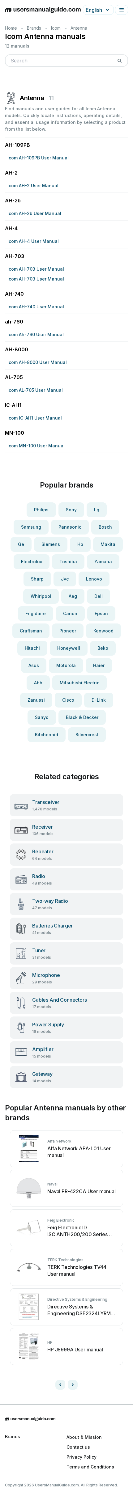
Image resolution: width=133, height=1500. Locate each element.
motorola (66, 665)
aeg (73, 596)
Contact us (78, 1447)
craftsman (31, 630)
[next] (73, 1385)
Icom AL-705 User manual (35, 390)
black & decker (82, 717)
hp (80, 544)
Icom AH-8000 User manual (37, 362)
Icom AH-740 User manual (35, 306)
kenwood (103, 630)
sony (71, 509)
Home (11, 28)
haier (99, 665)
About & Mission (84, 1437)
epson (101, 613)
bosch (105, 527)
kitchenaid (46, 734)
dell (98, 596)
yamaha (103, 561)
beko (102, 648)
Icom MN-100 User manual (36, 445)
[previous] (60, 1385)
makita (108, 544)
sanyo (42, 717)
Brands (34, 28)
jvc (65, 578)
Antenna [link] (79, 28)
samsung (31, 527)
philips (41, 509)
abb (38, 682)
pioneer (67, 630)
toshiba (68, 561)
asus (33, 665)
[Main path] (66, 1419)
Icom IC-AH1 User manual (34, 417)
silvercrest (86, 734)
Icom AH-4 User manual (33, 241)
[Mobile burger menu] (121, 10)
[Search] (119, 60)
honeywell (68, 648)
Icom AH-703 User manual (35, 269)
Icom (56, 28)
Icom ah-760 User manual (35, 334)
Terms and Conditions (90, 1466)
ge (21, 544)
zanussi (36, 700)
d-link (99, 700)
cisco (68, 700)
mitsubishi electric (79, 682)
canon (70, 613)
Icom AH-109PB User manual (38, 157)
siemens (50, 544)
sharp (37, 578)
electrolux (31, 561)
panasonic (69, 527)
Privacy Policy (81, 1457)
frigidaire (35, 613)
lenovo (94, 578)
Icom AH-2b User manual (34, 213)
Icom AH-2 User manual (32, 185)
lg (96, 509)
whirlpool (41, 596)
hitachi (32, 648)
